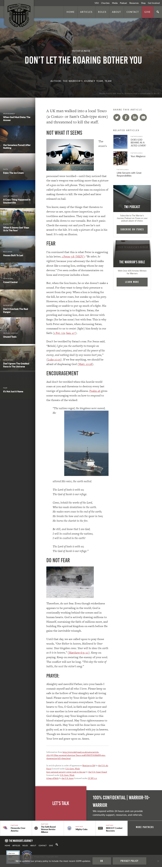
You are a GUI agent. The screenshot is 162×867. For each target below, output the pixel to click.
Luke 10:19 (54, 359)
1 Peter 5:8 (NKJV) (73, 256)
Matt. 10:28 (85, 364)
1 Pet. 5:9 (59, 333)
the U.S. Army (68, 778)
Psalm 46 (94, 391)
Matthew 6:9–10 (79, 653)
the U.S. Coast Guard (97, 771)
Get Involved (154, 3)
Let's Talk (60, 803)
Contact (133, 11)
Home (71, 11)
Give (147, 11)
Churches (105, 3)
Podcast (123, 3)
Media (115, 3)
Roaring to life (88, 765)
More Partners (145, 827)
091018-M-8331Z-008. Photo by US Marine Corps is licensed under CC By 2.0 (129, 93)
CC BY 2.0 (92, 778)
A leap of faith (52, 778)
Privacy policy (129, 860)
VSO (97, 3)
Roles (102, 11)
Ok (101, 860)
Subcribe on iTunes (132, 229)
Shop (143, 3)
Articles (86, 11)
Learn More (132, 281)
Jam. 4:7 (70, 333)
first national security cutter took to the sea (65, 771)
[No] (158, 861)
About (116, 11)
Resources (134, 3)
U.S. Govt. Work (72, 768)
